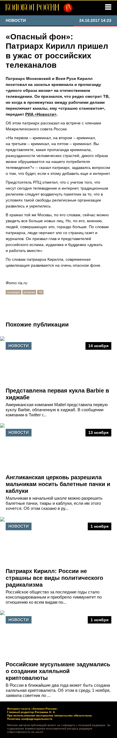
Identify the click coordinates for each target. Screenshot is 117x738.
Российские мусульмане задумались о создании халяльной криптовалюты (58, 671)
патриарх (13, 292)
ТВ (40, 292)
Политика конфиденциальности (29, 718)
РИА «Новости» (41, 114)
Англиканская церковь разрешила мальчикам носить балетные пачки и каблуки (58, 484)
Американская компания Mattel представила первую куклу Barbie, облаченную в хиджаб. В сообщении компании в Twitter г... (57, 409)
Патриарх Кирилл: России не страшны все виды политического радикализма (54, 578)
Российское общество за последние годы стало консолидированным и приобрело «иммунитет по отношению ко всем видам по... (54, 597)
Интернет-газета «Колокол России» (32, 708)
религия (29, 292)
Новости (19, 345)
